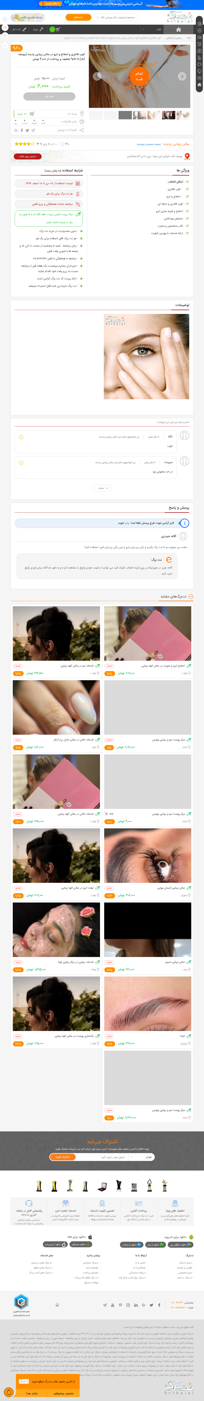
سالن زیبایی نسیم (175, 962)
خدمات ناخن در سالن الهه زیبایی (76, 814)
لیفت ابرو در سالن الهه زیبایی (77, 888)
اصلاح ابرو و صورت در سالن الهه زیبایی (163, 666)
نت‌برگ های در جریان (41, 1263)
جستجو (78, 17)
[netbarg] (179, 1387)
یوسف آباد (72, 114)
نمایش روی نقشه (27, 156)
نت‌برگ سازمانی (90, 1263)
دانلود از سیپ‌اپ (53, 1245)
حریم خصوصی (185, 1273)
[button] (97, 76)
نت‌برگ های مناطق (43, 1268)
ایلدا (182, 1036)
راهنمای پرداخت (90, 1273)
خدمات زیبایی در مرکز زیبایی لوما (76, 962)
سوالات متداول (91, 1283)
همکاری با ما (139, 1268)
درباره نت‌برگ (185, 1263)
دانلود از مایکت (129, 1245)
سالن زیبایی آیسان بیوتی (171, 888)
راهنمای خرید (92, 1268)
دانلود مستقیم (78, 1245)
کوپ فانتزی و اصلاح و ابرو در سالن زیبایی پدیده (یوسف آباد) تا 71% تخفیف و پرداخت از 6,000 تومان (51, 57)
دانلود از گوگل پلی (178, 1245)
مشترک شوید (62, 1157)
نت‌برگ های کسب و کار (40, 1273)
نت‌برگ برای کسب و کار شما (132, 1278)
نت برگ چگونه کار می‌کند (86, 1278)
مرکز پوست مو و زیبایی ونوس (168, 740)
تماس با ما (140, 1263)
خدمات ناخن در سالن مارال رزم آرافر (74, 740)
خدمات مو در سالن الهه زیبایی (77, 666)
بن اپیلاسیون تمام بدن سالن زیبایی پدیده (119, 437)
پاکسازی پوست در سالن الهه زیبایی (74, 1036)
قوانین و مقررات (184, 1268)
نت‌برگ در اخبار (184, 1278)
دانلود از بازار (153, 1245)
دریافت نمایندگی (137, 1273)
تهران (158, 29)
